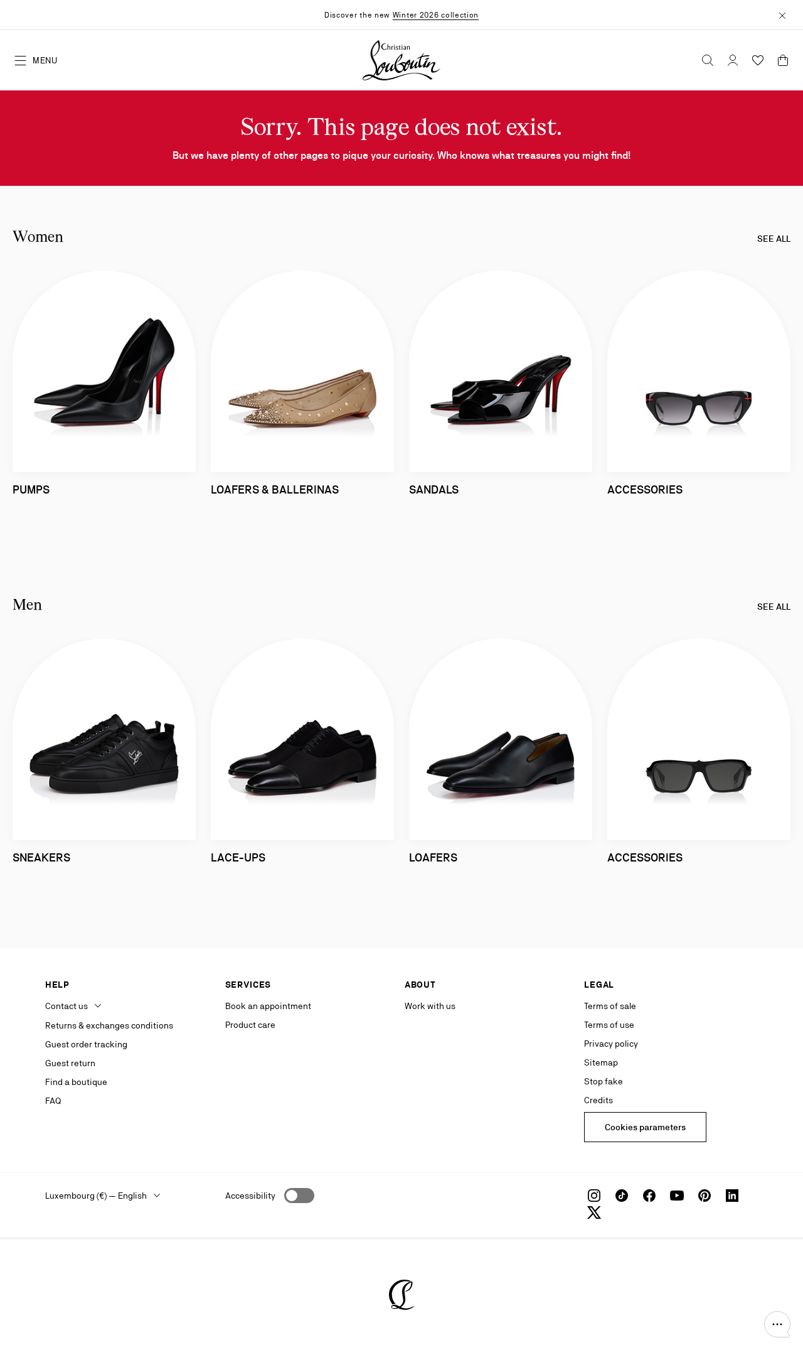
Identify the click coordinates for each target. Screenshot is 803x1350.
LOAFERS (433, 857)
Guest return (70, 1063)
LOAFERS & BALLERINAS (275, 489)
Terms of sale (610, 1006)
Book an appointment (268, 1006)
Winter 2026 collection (436, 15)
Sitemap (601, 1062)
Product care (250, 1025)
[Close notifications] (782, 14)
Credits (598, 1100)
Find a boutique (76, 1082)
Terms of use (609, 1025)
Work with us (430, 1006)
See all (773, 239)
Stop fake (603, 1081)
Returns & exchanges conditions (109, 1025)
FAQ (53, 1101)
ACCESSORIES (645, 489)
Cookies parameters (645, 1127)
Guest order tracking (86, 1044)
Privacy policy (611, 1044)
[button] (777, 1324)
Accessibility (250, 1196)
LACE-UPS (238, 857)
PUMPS (31, 489)
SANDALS (434, 489)
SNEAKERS (41, 857)
